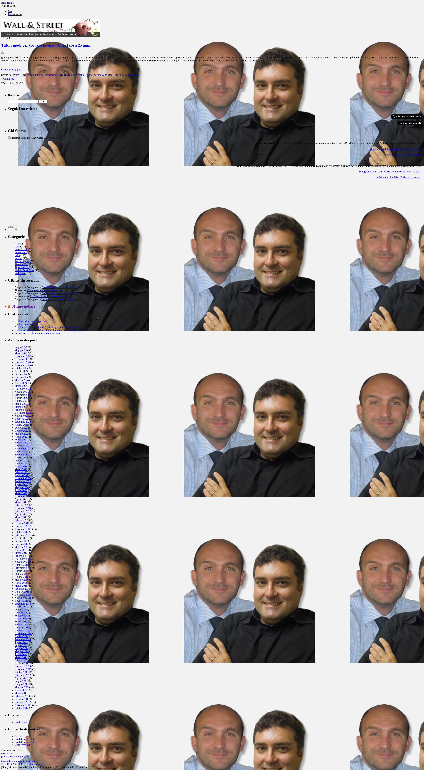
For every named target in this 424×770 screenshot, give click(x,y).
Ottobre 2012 (21, 708)
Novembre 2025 (23, 356)
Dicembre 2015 (23, 594)
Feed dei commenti (24, 742)
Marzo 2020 (21, 493)
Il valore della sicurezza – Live (31, 321)
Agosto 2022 (21, 424)
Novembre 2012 (23, 705)
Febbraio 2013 (22, 696)
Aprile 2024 (21, 383)
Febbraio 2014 (22, 660)
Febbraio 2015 (22, 624)
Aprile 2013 (21, 690)
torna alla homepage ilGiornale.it (18, 761)
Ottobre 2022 (21, 418)
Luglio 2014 (21, 645)
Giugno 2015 (21, 612)
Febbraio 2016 (22, 588)
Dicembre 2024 (23, 362)
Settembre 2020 (23, 481)
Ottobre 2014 (21, 636)
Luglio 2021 (21, 460)
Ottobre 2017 (21, 532)
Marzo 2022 (21, 439)
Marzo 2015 (21, 621)
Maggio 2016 (22, 579)
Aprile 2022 (21, 436)
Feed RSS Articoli (10, 764)
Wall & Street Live (24, 270)
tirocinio (119, 74)
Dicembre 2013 (23, 666)
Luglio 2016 (21, 573)
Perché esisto (15, 14)
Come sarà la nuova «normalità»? (59, 287)
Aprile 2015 (21, 618)
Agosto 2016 (21, 570)
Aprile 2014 (21, 654)
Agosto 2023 (21, 397)
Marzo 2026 (21, 353)
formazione (50, 74)
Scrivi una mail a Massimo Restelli (403, 154)
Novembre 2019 (23, 496)
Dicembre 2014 (23, 630)
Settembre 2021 (23, 454)
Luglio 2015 (21, 609)
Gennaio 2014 (22, 663)
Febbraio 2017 (22, 555)
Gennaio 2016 (22, 591)
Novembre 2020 (23, 478)
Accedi (18, 736)
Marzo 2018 (21, 517)
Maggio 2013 (22, 687)
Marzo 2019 (21, 502)
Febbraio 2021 (22, 472)
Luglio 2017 (21, 541)
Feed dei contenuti (24, 739)
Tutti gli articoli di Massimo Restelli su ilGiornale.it (394, 149)
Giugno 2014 (21, 648)
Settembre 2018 (23, 511)
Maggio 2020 (22, 487)
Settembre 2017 (23, 535)
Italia (17, 255)
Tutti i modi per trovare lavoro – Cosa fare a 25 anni (45, 45)
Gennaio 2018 (22, 523)
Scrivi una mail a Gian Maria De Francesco (398, 177)
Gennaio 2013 (22, 699)
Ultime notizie (23, 306)
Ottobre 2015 (21, 600)
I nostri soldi (21, 249)
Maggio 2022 (22, 433)
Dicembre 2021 (23, 445)
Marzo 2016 (21, 585)
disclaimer (6, 753)
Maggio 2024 (22, 380)
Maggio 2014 (22, 651)
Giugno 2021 (21, 463)
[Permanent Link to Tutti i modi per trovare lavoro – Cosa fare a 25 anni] (2, 52)
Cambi (18, 243)
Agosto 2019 (21, 499)
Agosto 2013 (21, 678)
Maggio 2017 (22, 547)
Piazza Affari (21, 264)
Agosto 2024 (21, 371)
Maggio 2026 (22, 350)
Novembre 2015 (23, 597)
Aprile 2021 (21, 466)
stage (111, 74)
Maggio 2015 (22, 615)
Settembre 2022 (23, 421)
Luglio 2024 (21, 374)
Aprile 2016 (21, 582)
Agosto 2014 (21, 642)
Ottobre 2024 (21, 368)
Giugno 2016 (21, 576)
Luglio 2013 (21, 681)
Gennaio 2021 (22, 475)
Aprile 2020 (21, 490)
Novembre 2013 (23, 669)
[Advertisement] (33, 202)
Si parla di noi (22, 267)
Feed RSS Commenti (32, 764)
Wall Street (20, 273)
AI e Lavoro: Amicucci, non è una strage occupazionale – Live (47, 327)
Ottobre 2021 (21, 451)
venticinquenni (132, 74)
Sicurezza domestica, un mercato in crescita (37, 333)
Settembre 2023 (23, 394)
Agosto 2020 (21, 484)
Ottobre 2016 (21, 564)
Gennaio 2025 (22, 359)
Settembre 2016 (23, 567)
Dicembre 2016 (23, 558)
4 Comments (8, 78)
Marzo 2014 (21, 657)
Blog (10, 11)
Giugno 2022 (21, 430)
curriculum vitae (34, 74)
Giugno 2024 (21, 377)
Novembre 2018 (23, 508)
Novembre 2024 (23, 365)
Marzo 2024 (21, 386)
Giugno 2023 (21, 400)
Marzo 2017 (21, 552)
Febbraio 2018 (22, 520)
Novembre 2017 (23, 529)
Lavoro (15, 74)
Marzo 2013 (21, 693)
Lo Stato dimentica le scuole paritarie (49, 296)
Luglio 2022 (21, 427)
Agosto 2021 (21, 457)
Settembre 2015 (23, 603)
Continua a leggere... (12, 69)
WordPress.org (22, 744)
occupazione (100, 74)
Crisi (17, 246)
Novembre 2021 (23, 448)
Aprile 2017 (21, 550)
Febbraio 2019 (22, 505)
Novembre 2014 (23, 633)
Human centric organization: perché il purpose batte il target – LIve (49, 330)
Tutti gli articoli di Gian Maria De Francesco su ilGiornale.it (390, 171)
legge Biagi (64, 74)
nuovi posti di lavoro (82, 74)
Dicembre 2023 (23, 388)
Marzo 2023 (21, 406)
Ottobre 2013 (21, 672)
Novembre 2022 (23, 415)
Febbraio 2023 (22, 409)
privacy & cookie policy (13, 756)
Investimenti (21, 252)
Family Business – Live (27, 324)
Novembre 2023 (23, 391)
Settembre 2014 (23, 639)
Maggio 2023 (22, 403)
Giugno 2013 (21, 684)
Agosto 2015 (21, 606)
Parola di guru (22, 261)
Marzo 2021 (21, 469)
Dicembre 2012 (23, 702)
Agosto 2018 (21, 514)
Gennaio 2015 (22, 627)
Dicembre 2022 (23, 412)
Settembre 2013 (23, 675)
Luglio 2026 (21, 347)
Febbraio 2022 (22, 442)
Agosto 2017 (21, 538)
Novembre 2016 (23, 561)
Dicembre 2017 (23, 526)
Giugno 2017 (21, 544)
